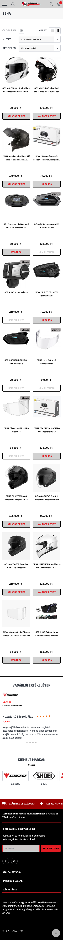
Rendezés (9, 48)
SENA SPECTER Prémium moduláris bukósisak (16, 566)
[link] (16, 70)
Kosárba (47, 184)
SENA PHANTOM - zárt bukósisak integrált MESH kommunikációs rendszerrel (16, 498)
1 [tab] (27, 742)
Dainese (15, 784)
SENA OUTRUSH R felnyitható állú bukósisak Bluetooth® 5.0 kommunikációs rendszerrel (16, 90)
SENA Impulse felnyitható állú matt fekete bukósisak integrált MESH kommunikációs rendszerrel (16, 158)
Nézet (43, 30)
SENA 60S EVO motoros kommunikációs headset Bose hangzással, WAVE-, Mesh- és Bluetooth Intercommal (46, 634)
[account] (51, 4)
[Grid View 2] (57, 31)
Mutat (6, 39)
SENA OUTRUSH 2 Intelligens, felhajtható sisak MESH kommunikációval (47, 566)
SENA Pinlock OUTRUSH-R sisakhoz (16, 430)
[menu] (4, 4)
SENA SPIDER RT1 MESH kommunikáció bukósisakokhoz (16, 362)
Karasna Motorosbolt (12, 705)
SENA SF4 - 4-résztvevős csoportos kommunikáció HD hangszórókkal (46, 158)
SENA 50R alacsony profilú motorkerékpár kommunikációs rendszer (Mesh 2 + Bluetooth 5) (46, 226)
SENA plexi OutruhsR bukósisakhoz (47, 362)
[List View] (52, 31)
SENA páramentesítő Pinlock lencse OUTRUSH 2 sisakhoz (16, 634)
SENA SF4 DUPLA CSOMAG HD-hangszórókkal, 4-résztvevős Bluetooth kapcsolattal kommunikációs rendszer (46, 430)
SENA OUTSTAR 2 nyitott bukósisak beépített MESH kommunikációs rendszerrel (47, 498)
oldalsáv (9, 30)
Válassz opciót (16, 116)
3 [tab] (33, 742)
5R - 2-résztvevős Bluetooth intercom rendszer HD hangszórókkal (16, 226)
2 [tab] (30, 742)
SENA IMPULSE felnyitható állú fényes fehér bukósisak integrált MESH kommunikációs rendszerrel (47, 90)
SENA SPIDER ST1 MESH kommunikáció (46, 294)
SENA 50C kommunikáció (16, 292)
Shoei (44, 784)
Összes (31, 765)
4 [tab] (36, 742)
